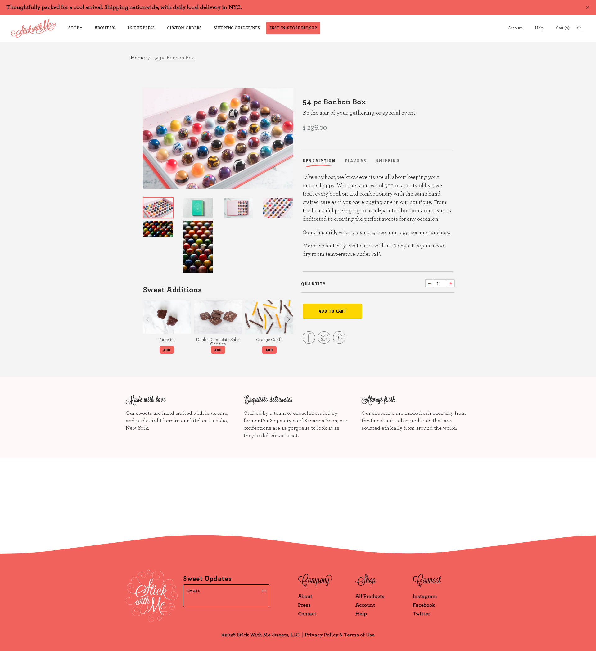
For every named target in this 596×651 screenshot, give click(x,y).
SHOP (73, 28)
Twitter (421, 613)
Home (138, 57)
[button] (288, 319)
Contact (307, 613)
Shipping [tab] (388, 161)
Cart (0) (563, 28)
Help (539, 28)
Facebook (424, 605)
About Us (104, 28)
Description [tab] (319, 161)
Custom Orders (184, 28)
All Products (369, 596)
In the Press (141, 28)
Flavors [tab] (356, 161)
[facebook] (309, 338)
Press (304, 605)
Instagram (425, 596)
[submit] (264, 590)
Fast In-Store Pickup (293, 28)
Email (193, 591)
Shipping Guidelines (237, 28)
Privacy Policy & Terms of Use (340, 634)
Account (515, 28)
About (305, 596)
